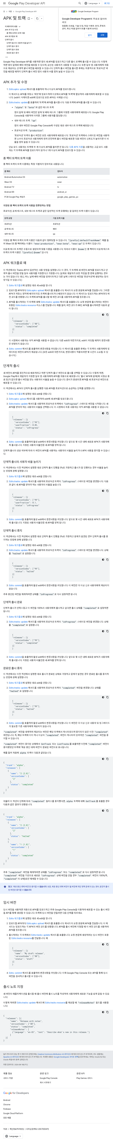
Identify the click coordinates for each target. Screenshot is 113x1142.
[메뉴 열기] (4, 3)
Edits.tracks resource (26, 305)
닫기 (90, 35)
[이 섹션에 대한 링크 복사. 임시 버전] (19, 902)
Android (6, 1100)
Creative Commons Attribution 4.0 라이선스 (54, 1054)
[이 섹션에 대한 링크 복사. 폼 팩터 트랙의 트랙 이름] (33, 158)
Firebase (7, 1109)
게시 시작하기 (45, 1082)
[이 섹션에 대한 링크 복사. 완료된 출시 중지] (25, 668)
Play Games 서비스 (84, 1078)
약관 (5, 1129)
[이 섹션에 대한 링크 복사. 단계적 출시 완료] (25, 602)
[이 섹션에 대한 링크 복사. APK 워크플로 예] (29, 263)
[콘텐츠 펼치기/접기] (19, 26)
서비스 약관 (8, 1078)
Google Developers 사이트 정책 (66, 1057)
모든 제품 (7, 1118)
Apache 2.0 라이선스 (11, 1057)
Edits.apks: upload (17, 89)
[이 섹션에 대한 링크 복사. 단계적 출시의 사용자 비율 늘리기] (43, 462)
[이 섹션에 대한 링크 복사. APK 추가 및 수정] (30, 82)
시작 (102, 35)
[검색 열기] (79, 3)
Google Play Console (48, 1078)
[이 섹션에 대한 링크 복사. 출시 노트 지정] (26, 987)
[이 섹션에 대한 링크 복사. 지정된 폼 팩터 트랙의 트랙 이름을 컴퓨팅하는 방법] (53, 205)
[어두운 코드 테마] (103, 315)
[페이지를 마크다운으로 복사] (37, 18)
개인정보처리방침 (17, 1129)
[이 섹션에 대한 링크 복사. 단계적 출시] (22, 366)
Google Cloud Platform (13, 1113)
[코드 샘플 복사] (107, 315)
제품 (10, 11)
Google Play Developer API (26, 11)
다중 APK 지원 (76, 147)
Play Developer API (32, 3)
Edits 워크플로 (16, 285)
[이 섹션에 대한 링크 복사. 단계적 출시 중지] (25, 531)
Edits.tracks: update (18, 102)
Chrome (6, 1104)
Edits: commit (15, 348)
